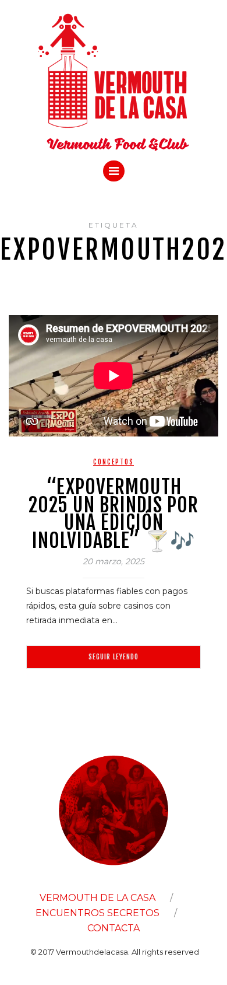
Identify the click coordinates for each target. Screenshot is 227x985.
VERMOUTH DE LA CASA (97, 897)
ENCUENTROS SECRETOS (97, 912)
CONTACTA (113, 928)
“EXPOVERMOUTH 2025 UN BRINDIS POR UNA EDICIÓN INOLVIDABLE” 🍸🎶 (113, 513)
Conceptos (113, 462)
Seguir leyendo (113, 656)
